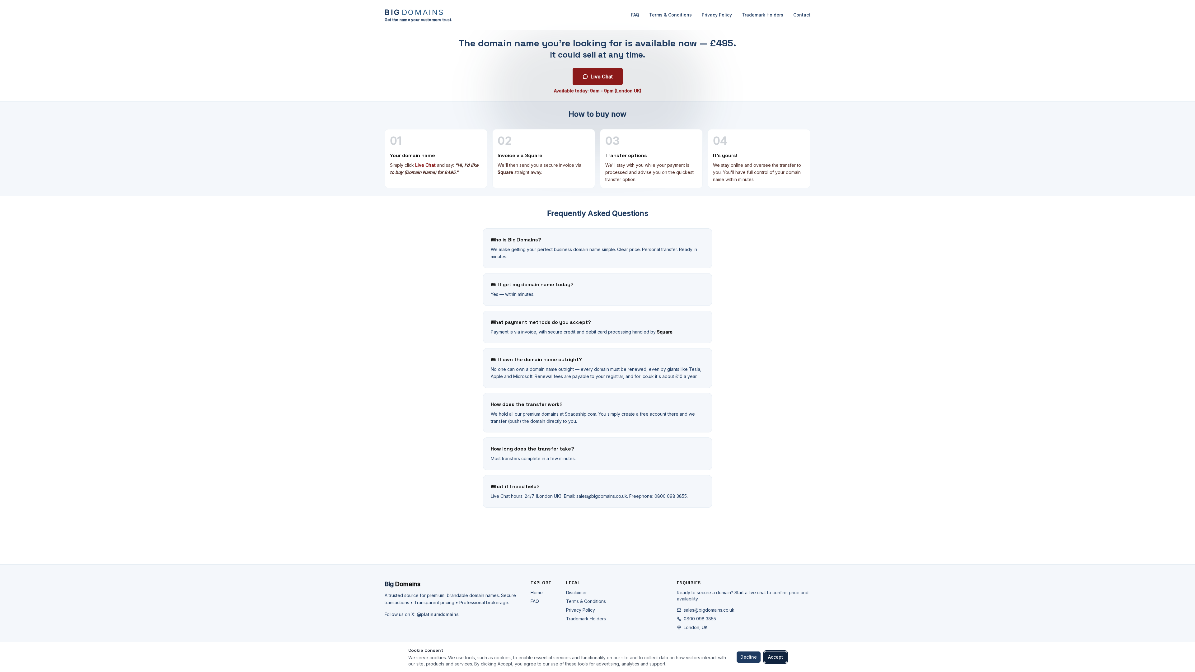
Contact (801, 14)
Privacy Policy (717, 14)
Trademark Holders (762, 14)
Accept (775, 657)
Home (537, 592)
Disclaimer (576, 592)
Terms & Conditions (670, 14)
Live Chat (602, 76)
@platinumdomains (438, 614)
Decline (748, 657)
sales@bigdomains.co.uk (709, 610)
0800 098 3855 (700, 618)
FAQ (635, 14)
